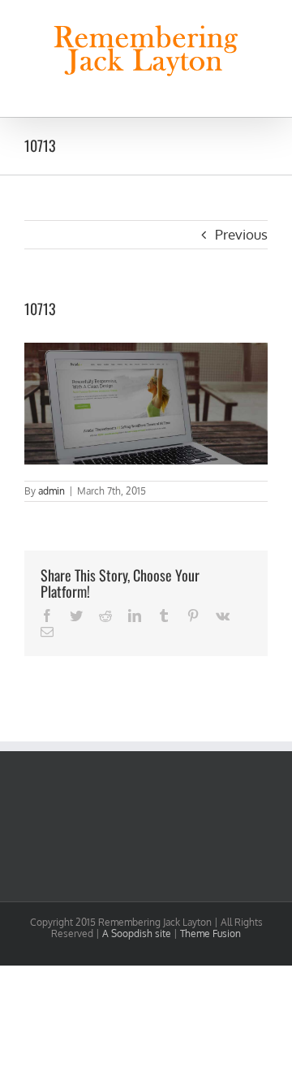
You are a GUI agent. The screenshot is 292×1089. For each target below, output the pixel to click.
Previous (241, 234)
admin (51, 491)
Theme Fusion (210, 933)
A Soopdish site (136, 933)
